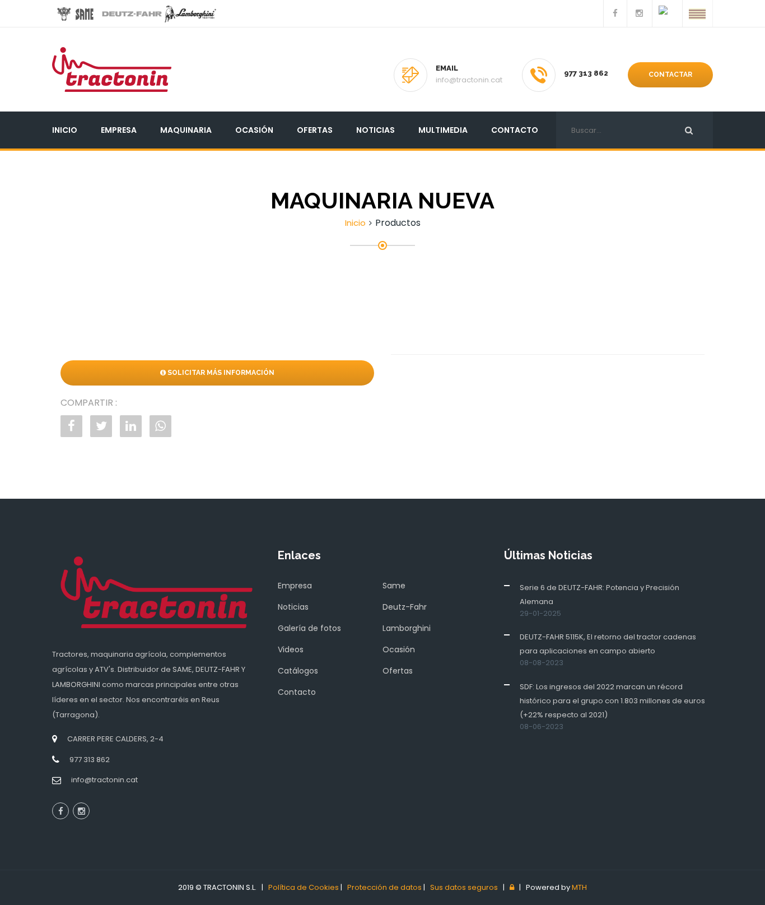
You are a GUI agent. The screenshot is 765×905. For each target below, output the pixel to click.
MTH (579, 887)
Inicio (64, 130)
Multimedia (443, 130)
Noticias (375, 130)
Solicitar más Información (220, 373)
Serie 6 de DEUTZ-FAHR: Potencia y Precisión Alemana (599, 594)
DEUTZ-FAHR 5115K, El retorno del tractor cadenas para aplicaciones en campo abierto (608, 644)
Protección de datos (384, 887)
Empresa (119, 130)
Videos (291, 649)
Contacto (514, 130)
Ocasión (254, 130)
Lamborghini (406, 628)
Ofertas (315, 130)
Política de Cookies (303, 887)
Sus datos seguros (464, 887)
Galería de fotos (309, 628)
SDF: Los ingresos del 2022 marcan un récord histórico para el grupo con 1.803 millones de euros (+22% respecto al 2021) (612, 700)
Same (393, 585)
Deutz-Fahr (404, 606)
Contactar (670, 74)
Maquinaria (186, 130)
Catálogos (298, 670)
